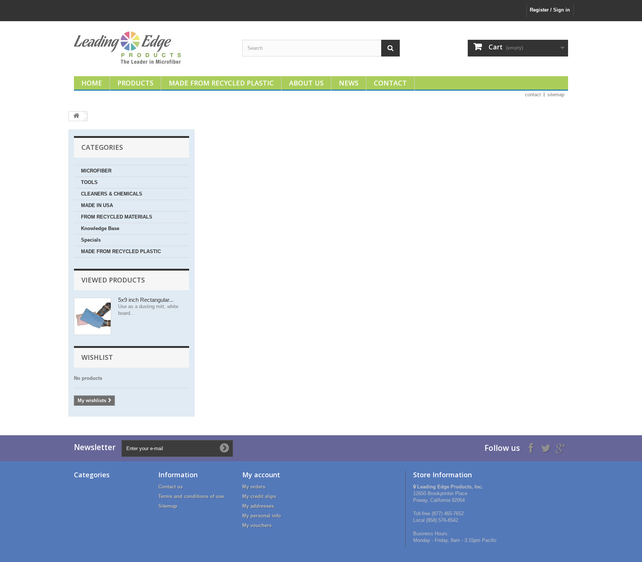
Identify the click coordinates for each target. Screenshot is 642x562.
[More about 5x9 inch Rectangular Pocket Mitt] (92, 316)
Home (91, 82)
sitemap (555, 94)
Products (135, 82)
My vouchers (257, 525)
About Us (306, 82)
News (349, 82)
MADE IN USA (97, 205)
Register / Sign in (550, 10)
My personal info (261, 516)
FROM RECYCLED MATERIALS (116, 217)
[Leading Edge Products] (152, 47)
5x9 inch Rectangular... (146, 300)
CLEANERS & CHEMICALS (111, 194)
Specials (91, 240)
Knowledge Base (100, 228)
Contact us (170, 487)
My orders (253, 487)
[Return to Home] (76, 116)
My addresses (258, 506)
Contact (390, 82)
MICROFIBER (96, 171)
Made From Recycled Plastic (221, 82)
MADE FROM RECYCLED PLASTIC (121, 251)
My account (261, 474)
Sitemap (167, 506)
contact (533, 94)
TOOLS (89, 182)
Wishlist (97, 357)
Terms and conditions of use (191, 496)
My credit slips (259, 496)
